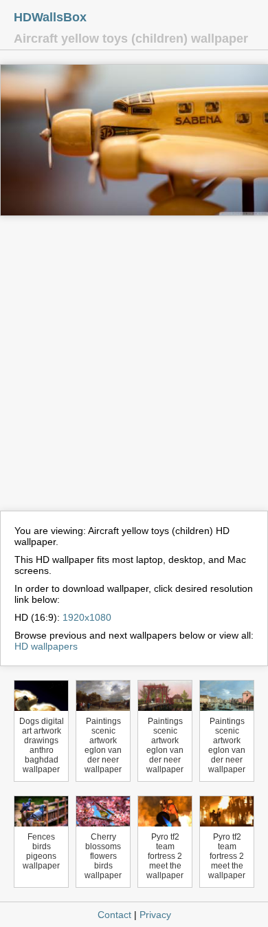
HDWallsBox (50, 17)
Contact (114, 914)
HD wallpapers (46, 646)
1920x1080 (87, 617)
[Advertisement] (134, 369)
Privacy (155, 914)
